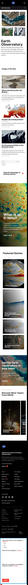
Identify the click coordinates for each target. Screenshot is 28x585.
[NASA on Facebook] (3, 497)
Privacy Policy (5, 376)
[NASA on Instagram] (6, 497)
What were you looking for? (12, 550)
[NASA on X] (9, 497)
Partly (5, 547)
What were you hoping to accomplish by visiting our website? (12, 565)
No (4, 545)
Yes (5, 543)
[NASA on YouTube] (12, 497)
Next (4, 164)
